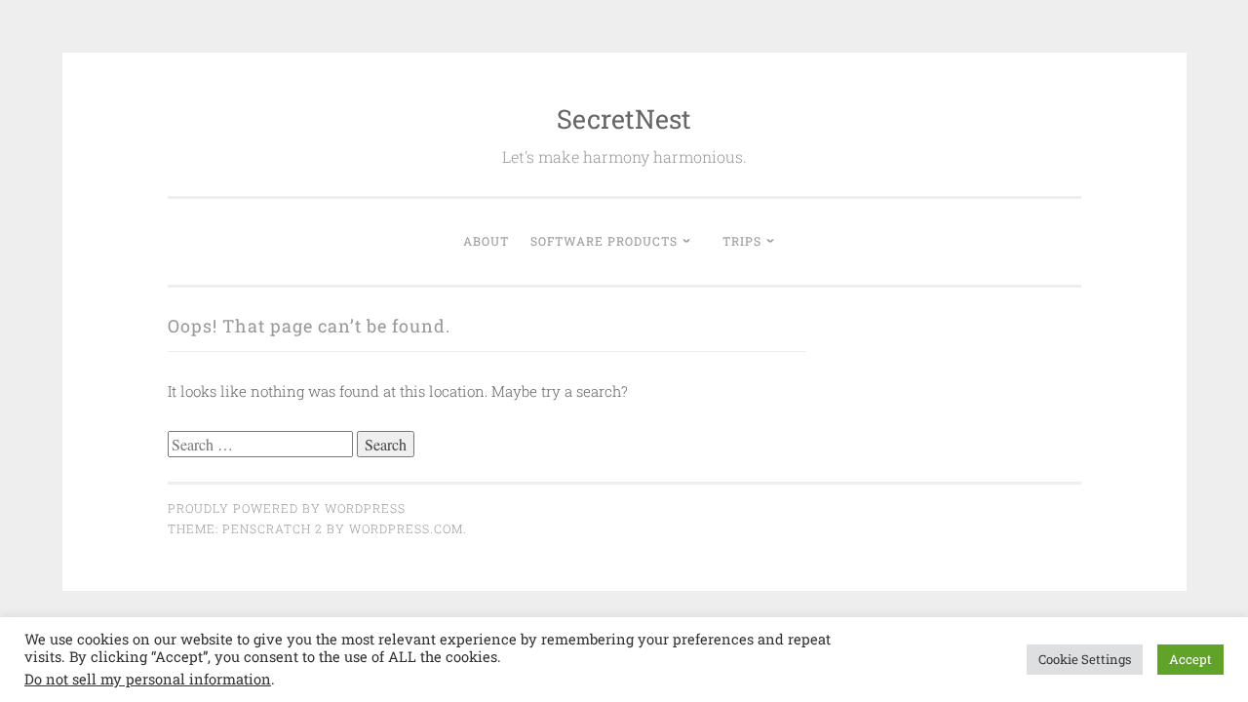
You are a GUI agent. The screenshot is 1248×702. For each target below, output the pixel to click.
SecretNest (624, 118)
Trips (741, 241)
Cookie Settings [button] (1084, 659)
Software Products (604, 241)
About (486, 241)
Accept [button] (1190, 659)
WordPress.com (406, 528)
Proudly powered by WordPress (287, 508)
